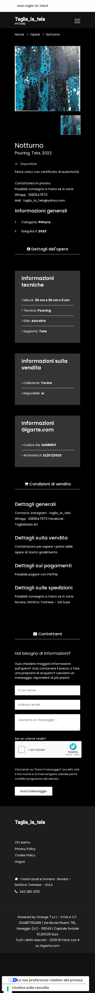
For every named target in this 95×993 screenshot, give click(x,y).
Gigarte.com (49, 946)
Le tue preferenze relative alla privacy (50, 980)
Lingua (20, 861)
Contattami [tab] (49, 634)
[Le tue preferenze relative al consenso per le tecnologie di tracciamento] (8, 989)
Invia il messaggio (33, 791)
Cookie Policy (25, 855)
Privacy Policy (25, 849)
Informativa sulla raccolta (27, 987)
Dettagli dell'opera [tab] (49, 249)
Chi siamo (22, 842)
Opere (35, 34)
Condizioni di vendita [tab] (49, 484)
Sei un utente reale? (30, 738)
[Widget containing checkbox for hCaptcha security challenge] (48, 749)
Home (19, 34)
